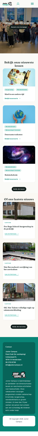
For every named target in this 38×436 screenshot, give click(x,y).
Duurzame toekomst (13, 134)
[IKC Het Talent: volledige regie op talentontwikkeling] (19, 284)
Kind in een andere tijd (14, 94)
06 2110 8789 (11, 362)
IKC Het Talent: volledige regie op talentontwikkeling (19, 308)
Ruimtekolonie (11, 175)
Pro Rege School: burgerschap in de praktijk (18, 227)
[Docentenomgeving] (18, 4)
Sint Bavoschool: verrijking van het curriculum (18, 268)
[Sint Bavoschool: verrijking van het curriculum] (19, 244)
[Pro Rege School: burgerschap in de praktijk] (19, 203)
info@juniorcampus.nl (14, 365)
